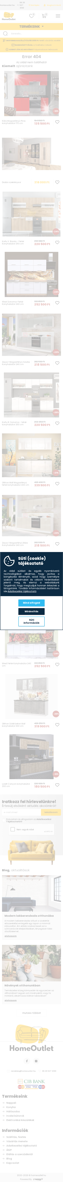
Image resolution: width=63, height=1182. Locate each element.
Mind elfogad (31, 602)
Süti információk (31, 621)
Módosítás (31, 611)
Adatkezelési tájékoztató (22, 591)
